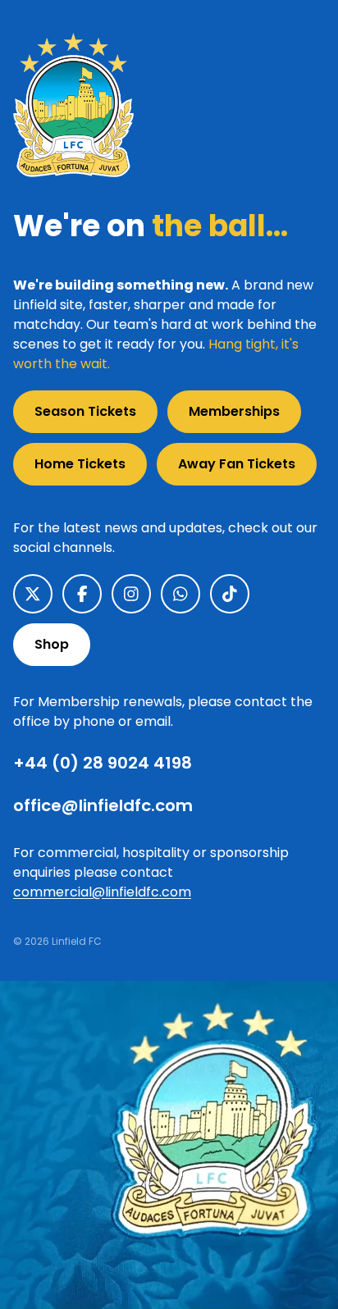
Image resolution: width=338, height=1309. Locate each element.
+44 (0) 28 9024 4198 (102, 762)
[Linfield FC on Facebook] (82, 593)
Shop (51, 644)
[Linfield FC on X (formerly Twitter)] (33, 593)
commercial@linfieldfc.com (102, 892)
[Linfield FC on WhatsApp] (180, 593)
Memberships (234, 411)
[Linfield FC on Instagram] (131, 593)
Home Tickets (80, 463)
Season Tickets (85, 411)
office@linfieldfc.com (103, 805)
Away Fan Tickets (236, 463)
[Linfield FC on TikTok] (229, 593)
